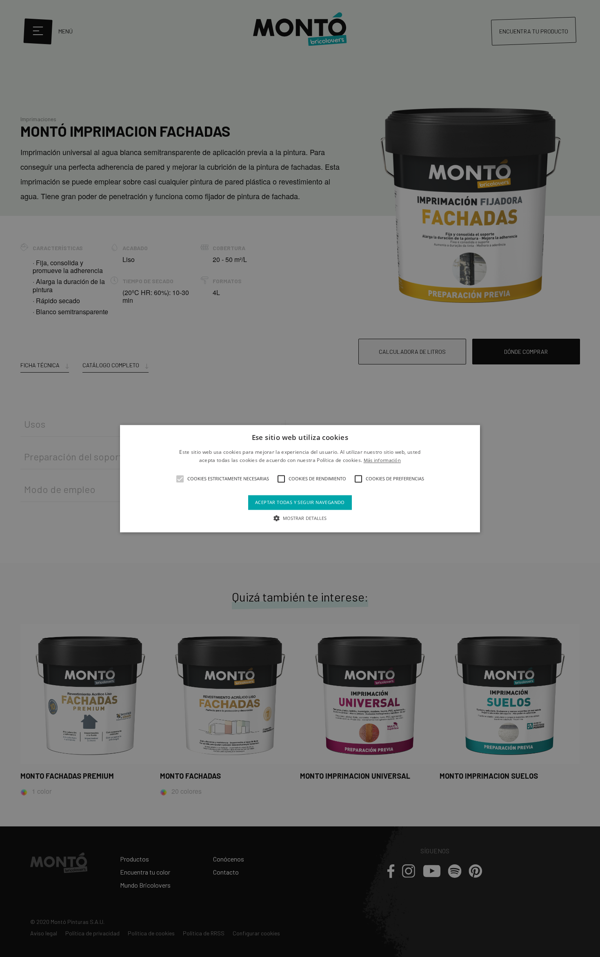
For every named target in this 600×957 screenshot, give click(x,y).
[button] (180, 479)
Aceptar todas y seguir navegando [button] (300, 503)
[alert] (300, 478)
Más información (382, 460)
